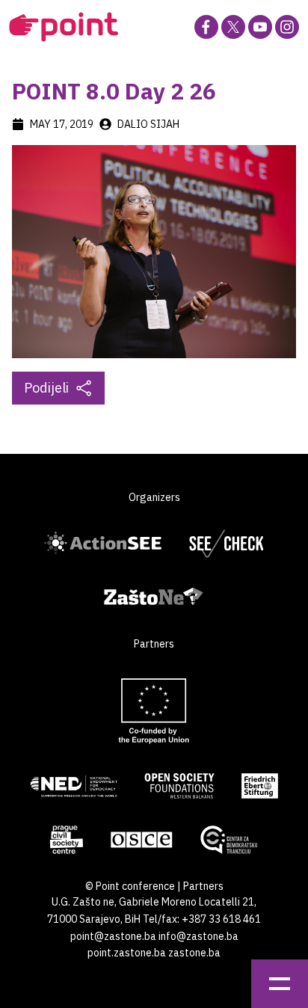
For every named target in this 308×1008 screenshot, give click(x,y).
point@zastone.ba (113, 936)
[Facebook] (206, 27)
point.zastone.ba (126, 952)
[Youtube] (260, 27)
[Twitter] (233, 27)
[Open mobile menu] (279, 983)
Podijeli (46, 387)
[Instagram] (287, 27)
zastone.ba (194, 952)
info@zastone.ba (198, 936)
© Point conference (130, 886)
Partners (203, 886)
